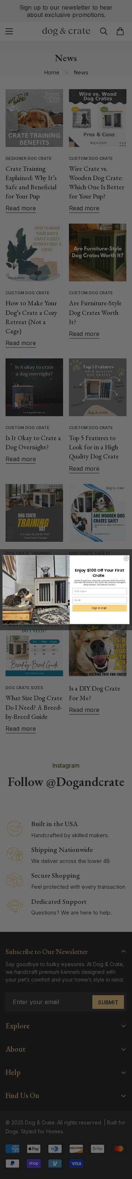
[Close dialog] (126, 558)
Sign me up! (99, 608)
